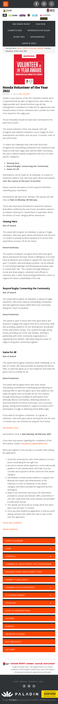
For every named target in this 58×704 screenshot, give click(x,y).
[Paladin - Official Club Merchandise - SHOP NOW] (29, 697)
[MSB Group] (35, 16)
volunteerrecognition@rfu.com (34, 443)
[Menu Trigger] (5, 4)
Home (15, 681)
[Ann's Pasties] (28, 15)
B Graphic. (13, 700)
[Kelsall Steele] (45, 15)
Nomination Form (10, 428)
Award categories (10, 529)
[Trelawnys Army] (43, 19)
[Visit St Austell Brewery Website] (22, 16)
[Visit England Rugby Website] (50, 12)
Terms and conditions (12, 522)
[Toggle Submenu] (51, 548)
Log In (41, 681)
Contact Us (32, 681)
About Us (23, 681)
